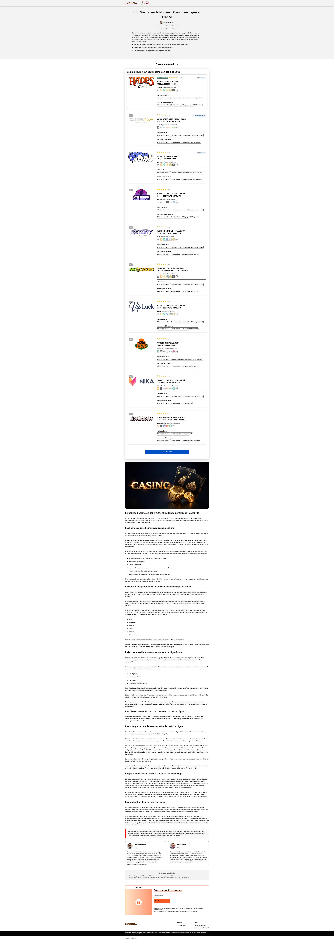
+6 (177, 351)
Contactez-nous (181, 925)
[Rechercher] (142, 3)
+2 (177, 202)
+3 (177, 127)
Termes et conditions (200, 925)
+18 (177, 239)
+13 (177, 90)
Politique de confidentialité (202, 928)
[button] (181, 95)
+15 (177, 276)
